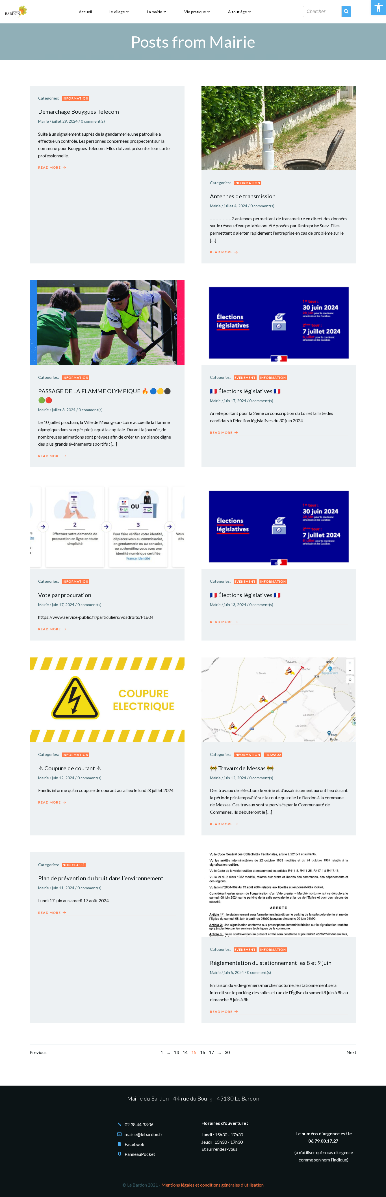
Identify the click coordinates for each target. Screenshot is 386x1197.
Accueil (85, 11)
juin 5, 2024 (234, 972)
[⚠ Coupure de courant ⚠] (107, 699)
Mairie (43, 121)
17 (211, 1052)
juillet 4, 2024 (235, 205)
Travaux (273, 754)
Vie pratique (195, 11)
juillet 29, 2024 (65, 121)
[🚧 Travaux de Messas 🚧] (278, 699)
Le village (117, 11)
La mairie (154, 11)
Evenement (245, 377)
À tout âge (237, 11)
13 (176, 1052)
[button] (378, 7)
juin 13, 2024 (235, 604)
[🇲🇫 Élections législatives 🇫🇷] (278, 322)
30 (227, 1052)
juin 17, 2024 (235, 400)
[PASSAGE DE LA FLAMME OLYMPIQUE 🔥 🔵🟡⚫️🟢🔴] (107, 322)
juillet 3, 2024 (63, 409)
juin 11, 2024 (63, 887)
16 (202, 1052)
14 (185, 1052)
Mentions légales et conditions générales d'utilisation (212, 1184)
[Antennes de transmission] (278, 127)
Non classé (74, 865)
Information (75, 98)
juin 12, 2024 (63, 777)
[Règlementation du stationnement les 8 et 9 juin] (278, 894)
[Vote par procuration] (107, 526)
